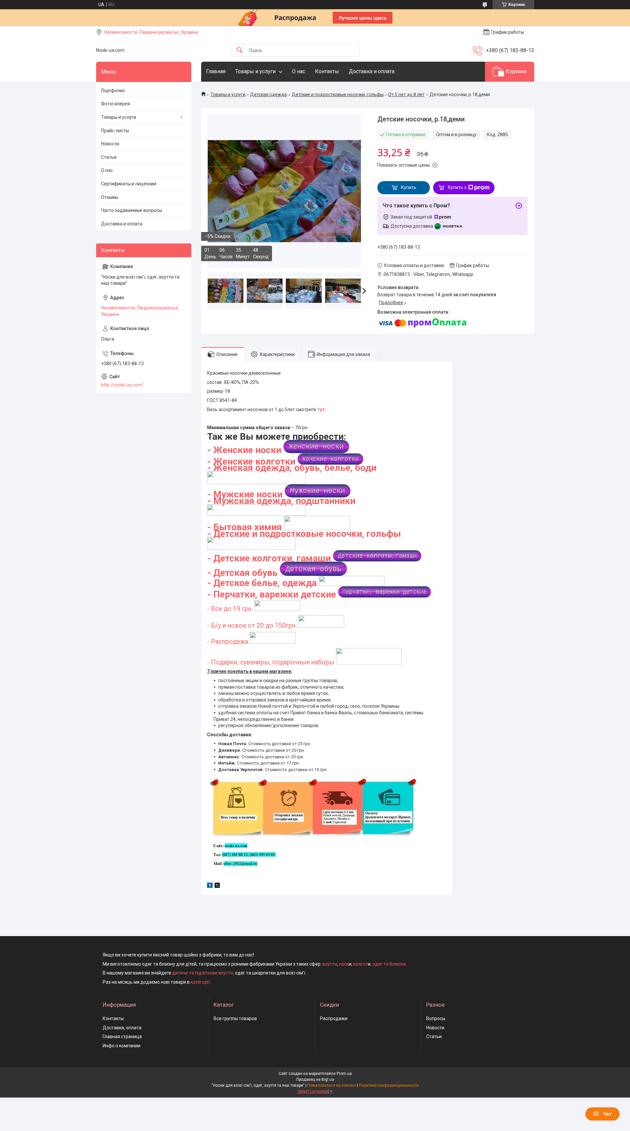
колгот (360, 964)
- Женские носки (245, 450)
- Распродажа (227, 641)
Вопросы (435, 1018)
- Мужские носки (246, 494)
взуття (329, 964)
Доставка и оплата (371, 71)
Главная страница (122, 1036)
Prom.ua (344, 1073)
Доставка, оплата (122, 1027)
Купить (408, 187)
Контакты (327, 71)
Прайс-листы (115, 130)
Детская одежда (268, 94)
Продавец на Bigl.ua (315, 1079)
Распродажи (333, 1018)
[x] (217, 886)
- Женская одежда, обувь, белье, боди (291, 467)
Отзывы (109, 197)
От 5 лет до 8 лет (406, 94)
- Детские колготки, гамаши (269, 558)
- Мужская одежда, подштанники (281, 500)
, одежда (297, 582)
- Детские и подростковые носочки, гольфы (304, 533)
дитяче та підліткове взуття (202, 972)
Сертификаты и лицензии (128, 183)
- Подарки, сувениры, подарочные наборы (271, 662)
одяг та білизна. (389, 964)
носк (344, 964)
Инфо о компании (121, 1045)
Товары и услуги (255, 71)
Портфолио (113, 90)
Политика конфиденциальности (389, 1085)
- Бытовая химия (244, 527)
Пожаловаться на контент (331, 1085)
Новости (110, 143)
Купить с (457, 187)
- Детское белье (242, 582)
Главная (215, 71)
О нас (298, 71)
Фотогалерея (115, 103)
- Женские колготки (251, 461)
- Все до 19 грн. (230, 609)
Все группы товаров (235, 1018)
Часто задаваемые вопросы (131, 210)
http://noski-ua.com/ (122, 384)
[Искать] (239, 50)
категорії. (201, 982)
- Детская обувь (242, 572)
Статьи (108, 157)
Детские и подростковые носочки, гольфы (338, 94)
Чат (607, 1114)
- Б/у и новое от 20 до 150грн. (252, 625)
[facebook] (210, 886)
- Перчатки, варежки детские (271, 594)
